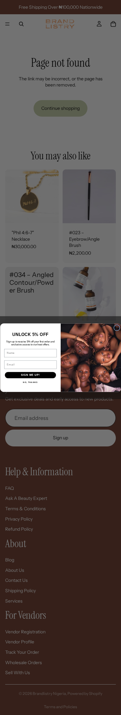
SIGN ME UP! (30, 375)
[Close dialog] (116, 327)
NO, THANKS (30, 382)
